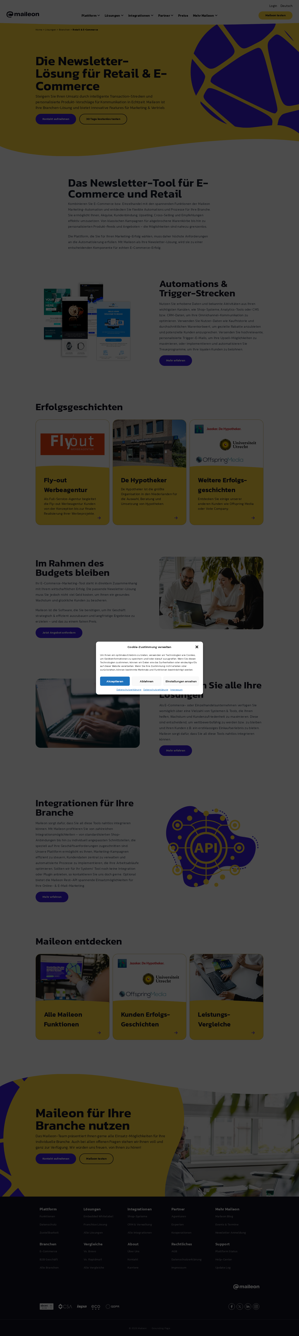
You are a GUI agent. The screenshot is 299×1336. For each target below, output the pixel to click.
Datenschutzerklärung (129, 689)
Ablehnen (146, 681)
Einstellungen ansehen (181, 681)
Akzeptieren (114, 681)
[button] (197, 647)
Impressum (176, 689)
